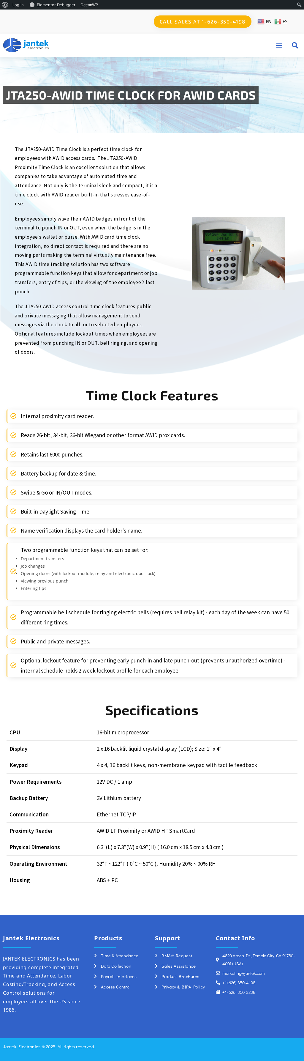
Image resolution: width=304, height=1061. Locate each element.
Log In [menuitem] (18, 4)
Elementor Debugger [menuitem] (56, 4)
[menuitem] (5, 5)
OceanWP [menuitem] (89, 4)
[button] (279, 45)
